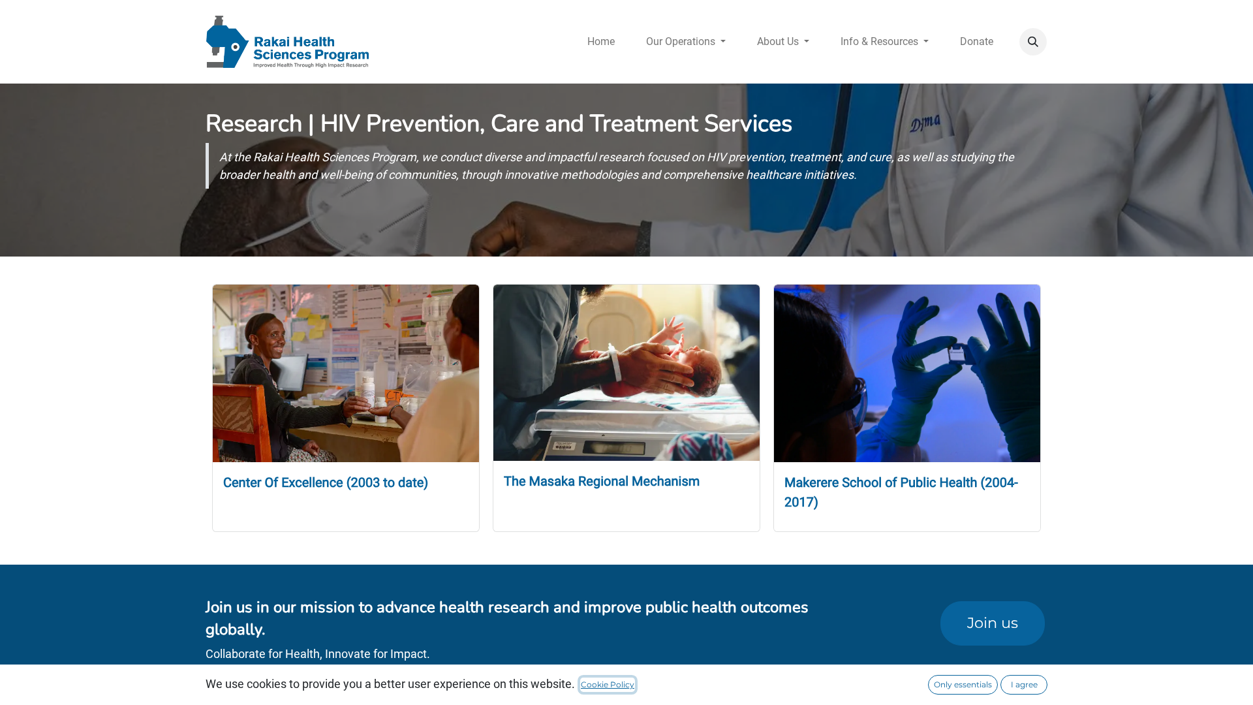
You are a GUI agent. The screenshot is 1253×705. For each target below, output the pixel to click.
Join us (992, 623)
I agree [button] (1024, 684)
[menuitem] (601, 42)
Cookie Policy (607, 684)
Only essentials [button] (963, 684)
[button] (1033, 41)
